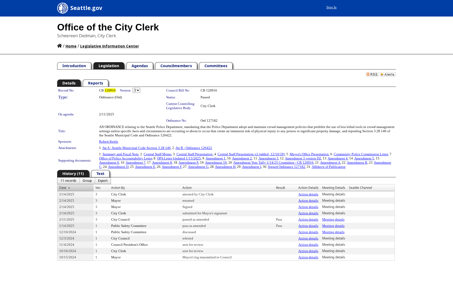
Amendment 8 (162, 162)
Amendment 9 (188, 162)
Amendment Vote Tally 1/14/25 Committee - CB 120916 (273, 162)
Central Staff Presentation (194, 154)
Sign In (331, 7)
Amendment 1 (215, 158)
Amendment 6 (109, 162)
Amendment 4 (338, 158)
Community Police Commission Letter (361, 154)
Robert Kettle (108, 141)
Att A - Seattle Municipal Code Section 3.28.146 (136, 148)
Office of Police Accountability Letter (125, 158)
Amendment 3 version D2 (303, 158)
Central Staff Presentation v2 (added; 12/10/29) (251, 154)
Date (62, 187)
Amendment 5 (364, 158)
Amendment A (330, 162)
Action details (308, 194)
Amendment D (118, 167)
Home (71, 46)
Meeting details (333, 219)
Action (187, 187)
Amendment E (145, 167)
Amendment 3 (268, 158)
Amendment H (225, 167)
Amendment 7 (135, 162)
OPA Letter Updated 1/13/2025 (179, 158)
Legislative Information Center (109, 46)
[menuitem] (68, 181)
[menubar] (84, 180)
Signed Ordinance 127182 (286, 167)
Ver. (98, 187)
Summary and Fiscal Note (121, 154)
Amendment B (357, 162)
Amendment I (251, 167)
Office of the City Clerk (108, 27)
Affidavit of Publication (329, 167)
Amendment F (171, 167)
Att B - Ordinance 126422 (193, 148)
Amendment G (198, 167)
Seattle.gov (86, 8)
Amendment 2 (242, 158)
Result (280, 187)
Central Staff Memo (157, 154)
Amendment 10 (216, 162)
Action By (118, 187)
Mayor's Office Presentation (309, 154)
